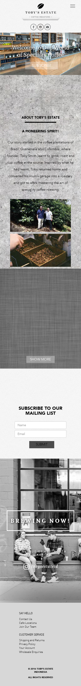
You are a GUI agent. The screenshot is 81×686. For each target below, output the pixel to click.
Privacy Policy (27, 644)
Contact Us (25, 619)
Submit (42, 444)
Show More (40, 359)
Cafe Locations (28, 623)
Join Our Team (27, 626)
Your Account (27, 648)
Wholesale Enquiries (31, 652)
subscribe (42, 65)
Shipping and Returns (32, 640)
